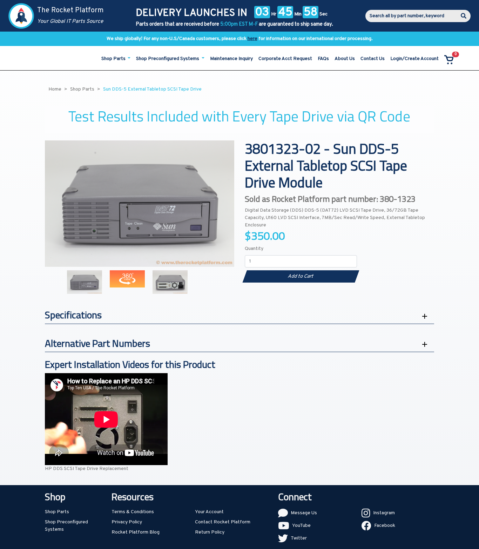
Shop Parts (57, 512)
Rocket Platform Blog (136, 532)
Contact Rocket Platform (222, 522)
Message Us (304, 513)
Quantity (254, 249)
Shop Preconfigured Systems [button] (168, 59)
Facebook (384, 526)
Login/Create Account (414, 59)
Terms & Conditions (133, 512)
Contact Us (372, 59)
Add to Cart (301, 276)
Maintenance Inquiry (231, 59)
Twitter (299, 538)
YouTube (301, 526)
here (252, 39)
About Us (345, 59)
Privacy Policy (127, 522)
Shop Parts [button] (114, 59)
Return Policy (209, 532)
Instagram (384, 513)
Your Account (209, 512)
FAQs (323, 59)
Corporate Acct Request (285, 59)
